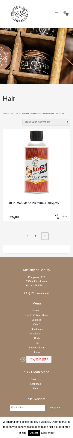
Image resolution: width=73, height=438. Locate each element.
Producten (35, 333)
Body (37, 338)
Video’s (37, 324)
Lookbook (37, 319)
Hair (37, 343)
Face (37, 352)
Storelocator (37, 329)
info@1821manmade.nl (36, 293)
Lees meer (47, 432)
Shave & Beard (37, 347)
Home (35, 310)
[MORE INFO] (64, 216)
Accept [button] (34, 432)
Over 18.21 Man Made (36, 315)
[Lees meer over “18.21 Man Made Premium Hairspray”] (57, 216)
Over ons (36, 379)
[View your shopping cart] (67, 14)
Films (36, 388)
